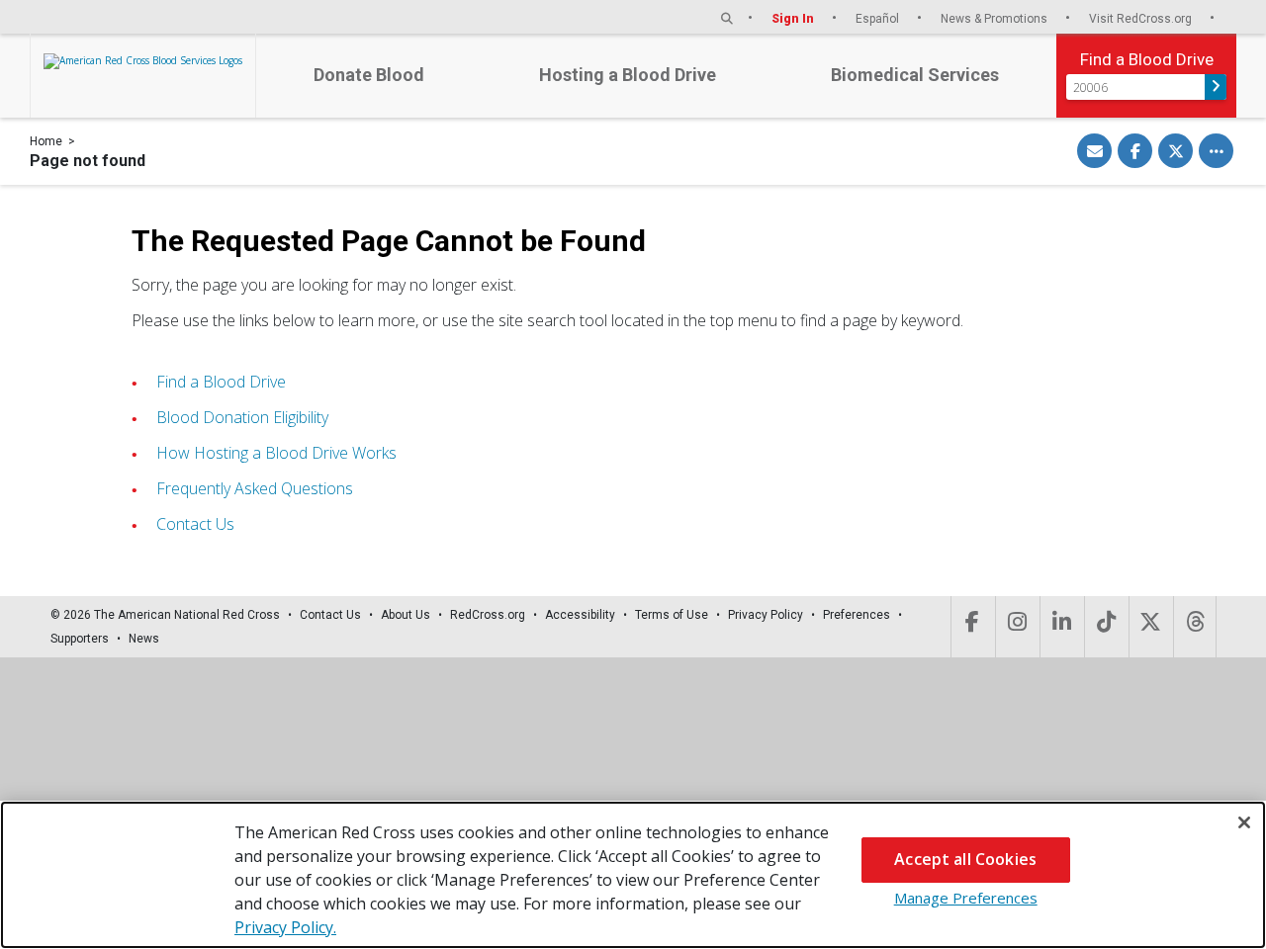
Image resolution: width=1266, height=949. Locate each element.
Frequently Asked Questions (254, 488)
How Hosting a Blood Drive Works (276, 453)
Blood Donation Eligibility (242, 417)
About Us (405, 615)
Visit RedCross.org (1142, 18)
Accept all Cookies (965, 859)
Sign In (794, 18)
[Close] (1244, 822)
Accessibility (580, 615)
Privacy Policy (765, 615)
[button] (727, 18)
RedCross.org (487, 615)
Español (879, 18)
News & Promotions (995, 18)
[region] (633, 875)
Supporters (79, 639)
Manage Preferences (966, 897)
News (144, 639)
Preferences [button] (856, 615)
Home (46, 141)
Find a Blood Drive (221, 381)
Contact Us (195, 524)
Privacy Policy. (285, 927)
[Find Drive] (1215, 87)
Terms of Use (671, 615)
